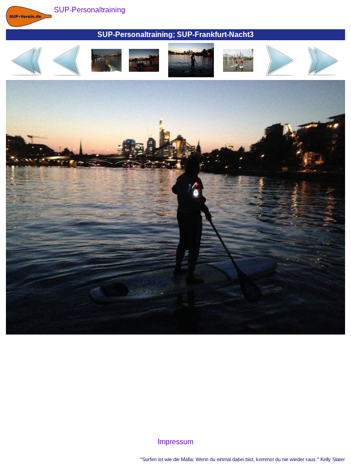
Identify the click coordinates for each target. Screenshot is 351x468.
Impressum (175, 442)
